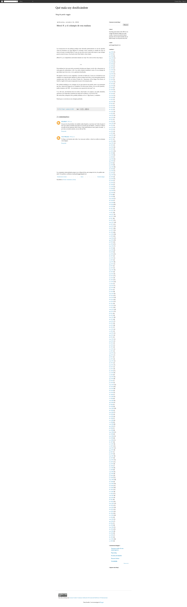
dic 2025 (111, 68)
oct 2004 (111, 517)
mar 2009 (111, 412)
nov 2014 (111, 281)
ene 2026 (111, 66)
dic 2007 (111, 442)
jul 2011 (111, 357)
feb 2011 (111, 366)
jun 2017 (111, 220)
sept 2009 (111, 400)
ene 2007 (111, 463)
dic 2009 (111, 394)
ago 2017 (111, 216)
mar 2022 (111, 127)
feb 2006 (111, 485)
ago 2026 (111, 52)
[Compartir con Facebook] (86, 109)
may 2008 (111, 432)
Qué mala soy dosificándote (72, 7)
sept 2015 (111, 262)
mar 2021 (111, 147)
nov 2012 (111, 329)
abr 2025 (111, 83)
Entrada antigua (101, 176)
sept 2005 (111, 495)
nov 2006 (111, 467)
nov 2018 (111, 186)
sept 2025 (111, 73)
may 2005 (111, 503)
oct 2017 (111, 212)
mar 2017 (111, 226)
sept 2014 (111, 285)
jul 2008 (111, 428)
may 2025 (111, 81)
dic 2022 (111, 109)
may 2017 (111, 222)
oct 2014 (111, 283)
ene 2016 (111, 254)
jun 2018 (111, 196)
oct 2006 (111, 469)
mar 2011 (111, 365)
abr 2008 (111, 434)
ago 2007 (111, 450)
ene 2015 (111, 277)
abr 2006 (111, 481)
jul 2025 (111, 77)
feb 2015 (111, 275)
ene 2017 (111, 230)
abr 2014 (111, 295)
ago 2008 (111, 426)
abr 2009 (111, 410)
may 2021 (111, 143)
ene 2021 (111, 151)
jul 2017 (111, 218)
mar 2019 (111, 178)
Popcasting (114, 553)
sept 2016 (111, 238)
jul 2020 (111, 163)
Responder (63, 131)
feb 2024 (111, 97)
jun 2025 (111, 79)
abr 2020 (111, 169)
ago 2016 (111, 240)
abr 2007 (111, 458)
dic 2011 (111, 347)
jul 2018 (111, 194)
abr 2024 (111, 93)
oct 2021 (111, 133)
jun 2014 (111, 291)
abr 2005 (111, 505)
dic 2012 (111, 327)
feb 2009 (111, 414)
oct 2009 (111, 398)
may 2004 (111, 527)
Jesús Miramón (65, 136)
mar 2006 (111, 483)
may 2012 (111, 339)
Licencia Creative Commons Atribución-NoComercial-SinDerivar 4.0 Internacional (88, 597)
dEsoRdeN (64, 121)
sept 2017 (111, 214)
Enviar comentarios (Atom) (69, 179)
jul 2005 (111, 499)
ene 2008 (111, 440)
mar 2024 (111, 95)
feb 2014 (111, 299)
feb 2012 (111, 343)
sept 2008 (111, 424)
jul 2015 (111, 266)
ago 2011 (111, 355)
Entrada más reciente (62, 176)
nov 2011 (111, 349)
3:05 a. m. (69, 121)
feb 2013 (111, 323)
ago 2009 (111, 402)
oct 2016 (111, 236)
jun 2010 (111, 382)
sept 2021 (111, 135)
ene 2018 (111, 206)
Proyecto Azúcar (115, 558)
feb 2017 (111, 228)
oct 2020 (111, 157)
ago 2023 (111, 101)
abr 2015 (111, 271)
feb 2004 (111, 533)
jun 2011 (111, 359)
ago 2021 (111, 137)
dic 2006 (111, 466)
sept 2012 (111, 333)
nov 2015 (111, 258)
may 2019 (111, 174)
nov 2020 (111, 155)
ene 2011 (111, 368)
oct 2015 (111, 260)
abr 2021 (111, 145)
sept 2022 (111, 115)
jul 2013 (111, 313)
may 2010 (111, 384)
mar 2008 (111, 436)
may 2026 (111, 58)
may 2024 (111, 91)
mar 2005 (111, 507)
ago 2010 (111, 378)
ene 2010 (111, 392)
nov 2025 (111, 69)
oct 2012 (111, 331)
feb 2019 (111, 180)
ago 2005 (111, 497)
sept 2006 (111, 471)
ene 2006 (111, 487)
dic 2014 (111, 279)
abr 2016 (111, 248)
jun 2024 (111, 89)
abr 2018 (111, 200)
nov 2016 (111, 234)
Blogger (102, 602)
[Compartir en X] (84, 109)
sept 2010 (111, 376)
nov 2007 (111, 444)
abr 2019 (111, 176)
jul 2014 (111, 289)
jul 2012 (111, 337)
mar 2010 (111, 388)
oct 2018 (111, 188)
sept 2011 (111, 353)
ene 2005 (111, 511)
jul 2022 (111, 119)
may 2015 (111, 269)
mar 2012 (111, 341)
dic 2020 (111, 153)
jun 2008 (111, 430)
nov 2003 (111, 539)
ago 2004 (111, 521)
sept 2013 (111, 309)
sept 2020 (111, 159)
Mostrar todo (126, 563)
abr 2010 (111, 386)
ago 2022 (111, 117)
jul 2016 (111, 242)
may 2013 (111, 317)
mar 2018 (111, 202)
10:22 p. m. (72, 136)
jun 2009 (111, 406)
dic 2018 (111, 184)
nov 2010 (111, 372)
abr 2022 (111, 125)
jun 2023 (111, 105)
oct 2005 (111, 493)
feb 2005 (111, 509)
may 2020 (111, 167)
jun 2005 (111, 501)
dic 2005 (111, 489)
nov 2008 (111, 420)
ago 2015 (111, 264)
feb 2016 (111, 252)
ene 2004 (111, 535)
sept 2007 (111, 448)
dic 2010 (111, 370)
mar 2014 (111, 297)
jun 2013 (111, 315)
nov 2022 (111, 111)
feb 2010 (111, 390)
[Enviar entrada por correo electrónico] (77, 109)
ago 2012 (111, 335)
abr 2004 (111, 529)
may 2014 (111, 293)
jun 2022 (111, 121)
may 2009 (111, 408)
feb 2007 (111, 462)
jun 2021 (111, 141)
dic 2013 (111, 303)
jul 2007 (111, 452)
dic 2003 (111, 537)
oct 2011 (111, 351)
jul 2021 (111, 139)
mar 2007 (111, 459)
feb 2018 (111, 204)
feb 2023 (111, 107)
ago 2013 (111, 311)
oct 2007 (111, 446)
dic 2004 (111, 513)
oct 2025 (111, 72)
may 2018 (111, 198)
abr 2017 (111, 224)
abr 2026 (111, 60)
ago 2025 (111, 76)
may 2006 (111, 479)
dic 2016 (111, 232)
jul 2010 (111, 380)
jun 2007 (111, 454)
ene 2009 (111, 416)
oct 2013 (111, 307)
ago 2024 (111, 85)
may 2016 (111, 246)
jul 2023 (111, 103)
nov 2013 (111, 305)
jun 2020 (111, 165)
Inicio (82, 176)
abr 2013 (111, 319)
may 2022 (111, 123)
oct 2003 (111, 541)
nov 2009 (111, 396)
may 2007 (111, 456)
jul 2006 (111, 475)
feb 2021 (111, 149)
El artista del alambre (116, 555)
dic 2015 (111, 256)
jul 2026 (111, 54)
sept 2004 (111, 519)
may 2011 (111, 361)
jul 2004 (111, 523)
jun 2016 (111, 244)
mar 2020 (111, 170)
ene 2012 (111, 345)
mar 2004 (111, 531)
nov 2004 (111, 515)
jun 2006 (111, 477)
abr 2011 (111, 363)
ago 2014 (111, 287)
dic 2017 (111, 208)
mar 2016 (111, 250)
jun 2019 (111, 172)
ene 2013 (111, 325)
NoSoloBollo (114, 561)
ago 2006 (111, 473)
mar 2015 (111, 273)
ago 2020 (111, 161)
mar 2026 (111, 62)
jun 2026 (111, 56)
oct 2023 (111, 99)
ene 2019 (111, 182)
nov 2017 (111, 210)
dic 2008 (111, 418)
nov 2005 (111, 491)
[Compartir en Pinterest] (88, 109)
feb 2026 (111, 64)
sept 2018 (111, 190)
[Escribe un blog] (82, 109)
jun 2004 (111, 525)
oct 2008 (111, 422)
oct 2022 (111, 113)
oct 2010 (111, 374)
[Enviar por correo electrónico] (81, 109)
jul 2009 (111, 404)
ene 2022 (111, 131)
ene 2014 (111, 301)
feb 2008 (111, 438)
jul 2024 (111, 87)
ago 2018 (111, 192)
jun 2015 (111, 268)
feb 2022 (111, 129)
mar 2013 (111, 321)
